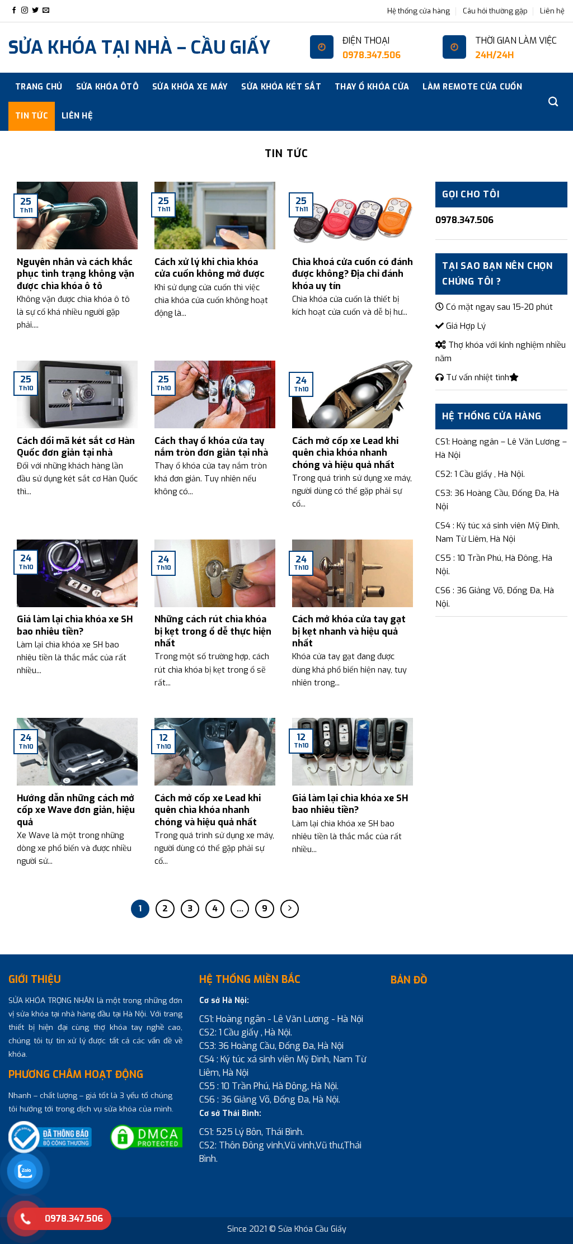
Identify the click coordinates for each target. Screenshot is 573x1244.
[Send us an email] (46, 11)
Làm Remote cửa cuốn (472, 87)
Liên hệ (552, 11)
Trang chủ (39, 87)
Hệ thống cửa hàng (418, 11)
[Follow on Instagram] (24, 11)
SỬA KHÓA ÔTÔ (107, 87)
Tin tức (31, 116)
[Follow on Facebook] (14, 11)
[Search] (553, 102)
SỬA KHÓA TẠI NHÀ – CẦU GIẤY (139, 47)
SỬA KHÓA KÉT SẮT (281, 87)
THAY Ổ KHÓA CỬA (372, 87)
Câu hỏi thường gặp (495, 11)
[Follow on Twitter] (35, 11)
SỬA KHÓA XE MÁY (190, 87)
